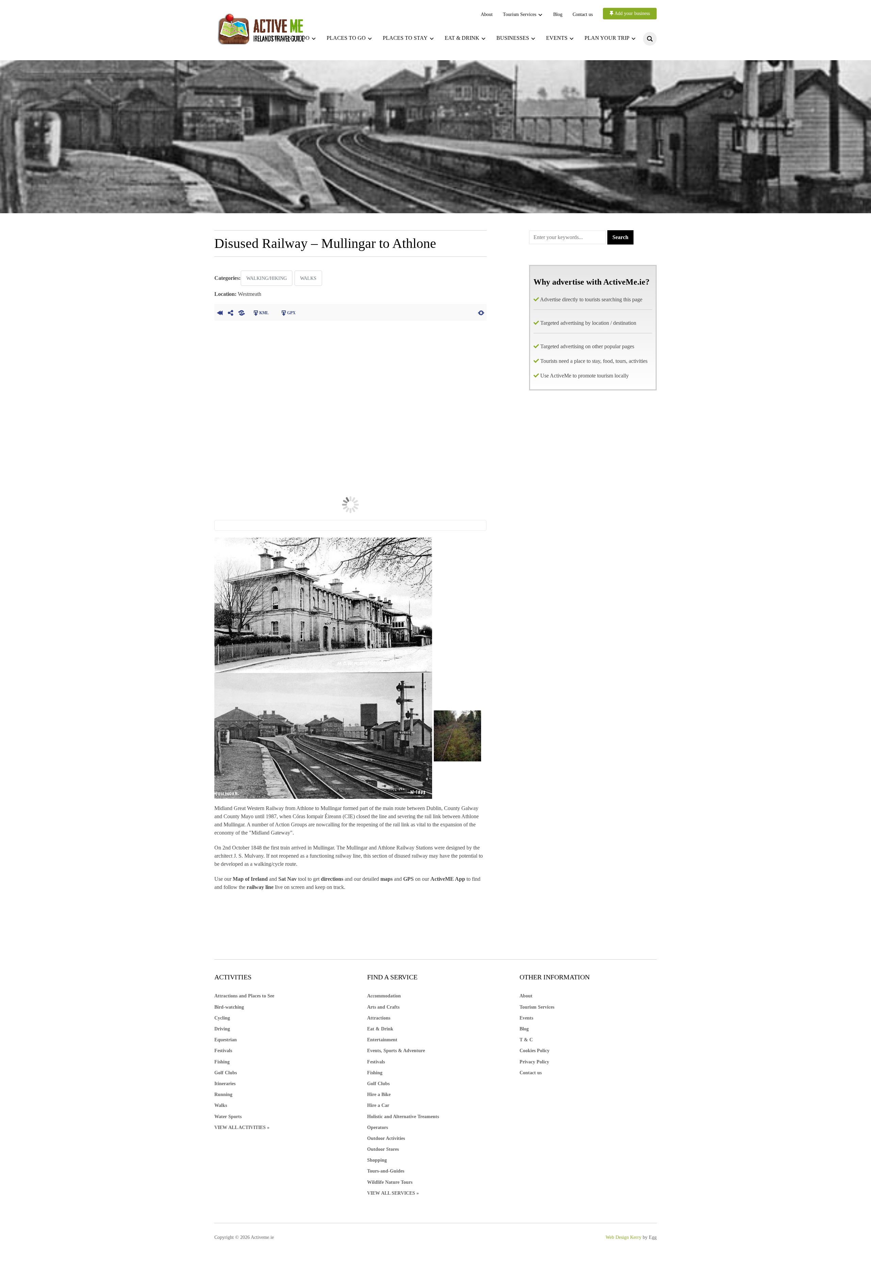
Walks (308, 278)
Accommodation (384, 995)
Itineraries (224, 1083)
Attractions (378, 1018)
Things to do (290, 38)
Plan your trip (607, 38)
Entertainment (382, 1039)
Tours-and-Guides (385, 1171)
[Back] (219, 312)
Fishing (222, 1061)
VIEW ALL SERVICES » (393, 1193)
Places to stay (405, 38)
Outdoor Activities (386, 1138)
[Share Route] (230, 312)
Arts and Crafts (383, 1007)
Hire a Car (378, 1105)
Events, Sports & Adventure (396, 1050)
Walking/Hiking (266, 278)
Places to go (346, 38)
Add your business (631, 13)
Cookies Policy (534, 1050)
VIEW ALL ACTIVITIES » (241, 1127)
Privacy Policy (534, 1061)
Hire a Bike (379, 1094)
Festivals (223, 1050)
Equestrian (225, 1039)
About (487, 14)
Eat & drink (462, 38)
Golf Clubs (225, 1072)
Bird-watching (229, 1007)
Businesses (512, 38)
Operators (377, 1127)
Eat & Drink (380, 1028)
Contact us (583, 14)
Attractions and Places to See (244, 995)
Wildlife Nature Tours (389, 1182)
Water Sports (228, 1116)
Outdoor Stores (383, 1149)
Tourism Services (519, 14)
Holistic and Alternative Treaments (403, 1116)
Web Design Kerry (623, 1237)
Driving (222, 1028)
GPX (291, 312)
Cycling (222, 1018)
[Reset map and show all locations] (481, 312)
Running (223, 1094)
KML (264, 312)
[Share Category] (241, 312)
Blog (557, 14)
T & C (526, 1039)
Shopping (377, 1160)
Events (557, 38)
